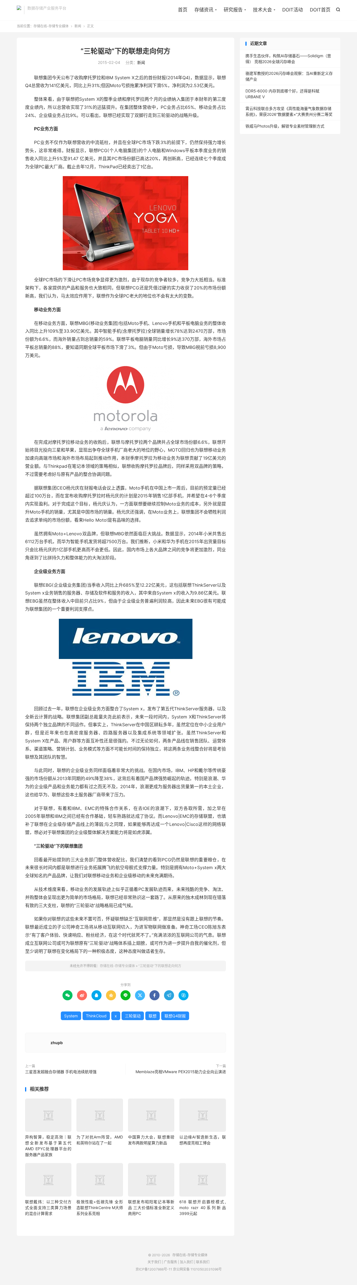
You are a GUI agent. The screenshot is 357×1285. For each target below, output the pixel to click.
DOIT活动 (292, 10)
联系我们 (202, 1262)
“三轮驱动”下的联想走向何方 (125, 51)
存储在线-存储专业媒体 (19, 10)
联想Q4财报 (175, 1015)
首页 (182, 10)
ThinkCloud (96, 1015)
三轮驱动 (133, 1015)
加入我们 (186, 1262)
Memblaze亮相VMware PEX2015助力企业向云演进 (181, 1071)
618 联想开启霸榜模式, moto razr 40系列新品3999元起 (202, 1207)
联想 (152, 1015)
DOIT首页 (320, 10)
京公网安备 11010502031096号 (197, 1269)
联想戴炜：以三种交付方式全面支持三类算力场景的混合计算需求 (48, 1207)
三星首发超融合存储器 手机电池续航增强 (61, 1071)
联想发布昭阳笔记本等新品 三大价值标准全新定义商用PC (151, 1207)
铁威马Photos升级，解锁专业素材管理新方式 (284, 126)
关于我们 (154, 1262)
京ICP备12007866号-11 (154, 1269)
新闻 (77, 26)
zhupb (56, 1042)
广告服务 (170, 1262)
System (71, 1015)
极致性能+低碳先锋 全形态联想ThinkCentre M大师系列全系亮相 (99, 1207)
